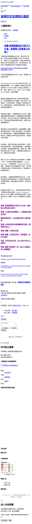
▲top (2, 316)
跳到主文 (3, 21)
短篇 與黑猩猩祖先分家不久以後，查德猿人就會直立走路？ (17, 49)
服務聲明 (19, 497)
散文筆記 (14, 310)
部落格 (6, 36)
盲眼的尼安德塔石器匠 (15, 16)
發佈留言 (3, 330)
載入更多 (3, 319)
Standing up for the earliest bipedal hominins (13, 259)
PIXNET (8, 495)
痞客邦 (15, 305)
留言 (18, 305)
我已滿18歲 (4, 520)
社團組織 (15, 30)
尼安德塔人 (4, 295)
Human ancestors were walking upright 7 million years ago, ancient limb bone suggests (14, 274)
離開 (10, 520)
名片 (5, 38)
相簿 (5, 34)
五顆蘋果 (14, 312)
